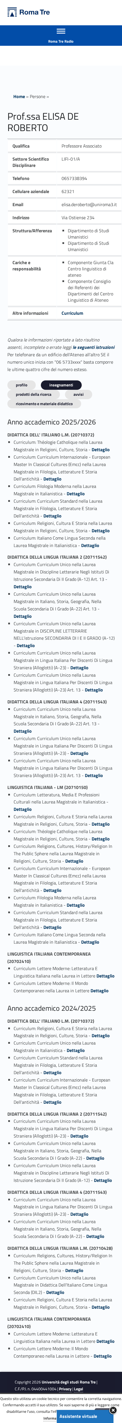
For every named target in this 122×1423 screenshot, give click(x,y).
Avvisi (78, 394)
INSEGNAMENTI (61, 385)
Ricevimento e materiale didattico (44, 404)
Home (19, 96)
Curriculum (72, 313)
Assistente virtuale (78, 1416)
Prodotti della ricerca (33, 394)
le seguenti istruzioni (93, 347)
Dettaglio (101, 449)
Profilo (21, 385)
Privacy (65, 1389)
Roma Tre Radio (60, 41)
